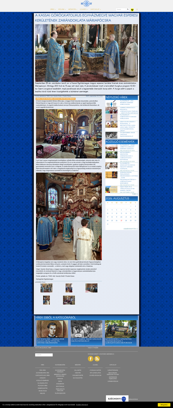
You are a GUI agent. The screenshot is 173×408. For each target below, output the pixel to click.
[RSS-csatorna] (97, 358)
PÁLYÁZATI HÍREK (42, 386)
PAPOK (60, 381)
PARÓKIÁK (60, 379)
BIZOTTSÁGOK (60, 386)
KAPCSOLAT (113, 365)
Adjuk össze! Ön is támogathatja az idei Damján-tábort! (127, 188)
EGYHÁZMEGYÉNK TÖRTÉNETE (60, 371)
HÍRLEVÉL (42, 393)
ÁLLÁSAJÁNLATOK (43, 383)
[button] (137, 9)
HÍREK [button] (52, 9)
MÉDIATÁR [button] (72, 9)
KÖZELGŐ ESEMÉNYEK (42, 380)
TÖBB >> (135, 194)
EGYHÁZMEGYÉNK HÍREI (42, 373)
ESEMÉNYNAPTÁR (42, 388)
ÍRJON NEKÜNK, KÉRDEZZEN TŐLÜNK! (113, 374)
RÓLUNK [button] (61, 9)
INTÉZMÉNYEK (60, 384)
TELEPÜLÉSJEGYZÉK (60, 393)
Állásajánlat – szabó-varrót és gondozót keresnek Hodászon (127, 147)
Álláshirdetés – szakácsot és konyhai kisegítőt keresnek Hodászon (127, 166)
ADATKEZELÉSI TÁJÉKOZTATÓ (113, 378)
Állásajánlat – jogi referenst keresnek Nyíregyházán (126, 102)
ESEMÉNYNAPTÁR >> (131, 229)
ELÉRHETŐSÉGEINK (113, 370)
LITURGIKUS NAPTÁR (95, 370)
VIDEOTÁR (78, 373)
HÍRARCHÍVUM (43, 391)
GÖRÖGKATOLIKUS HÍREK (43, 375)
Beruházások (133, 399)
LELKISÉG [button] (83, 9)
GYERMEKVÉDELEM (113, 381)
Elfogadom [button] (164, 404)
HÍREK (49, 348)
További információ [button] (82, 404)
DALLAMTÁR (77, 370)
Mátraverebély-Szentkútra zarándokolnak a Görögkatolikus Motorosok (126, 156)
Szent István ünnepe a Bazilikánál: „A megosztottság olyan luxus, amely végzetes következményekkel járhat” (127, 126)
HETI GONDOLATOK (95, 373)
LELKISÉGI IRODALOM (95, 375)
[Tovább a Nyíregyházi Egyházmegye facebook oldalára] (90, 358)
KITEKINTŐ (43, 378)
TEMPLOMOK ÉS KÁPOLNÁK (60, 390)
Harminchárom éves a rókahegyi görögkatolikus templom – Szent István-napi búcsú (129, 110)
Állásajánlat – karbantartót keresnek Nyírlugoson (128, 117)
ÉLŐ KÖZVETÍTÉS (77, 378)
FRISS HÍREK (42, 370)
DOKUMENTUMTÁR (78, 375)
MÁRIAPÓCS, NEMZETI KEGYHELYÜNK (60, 375)
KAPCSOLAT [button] (95, 9)
